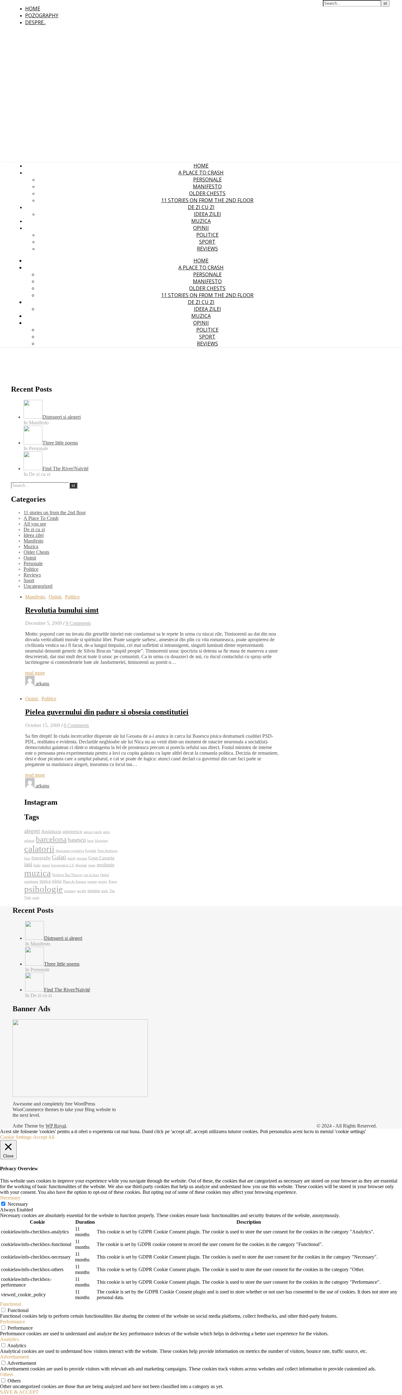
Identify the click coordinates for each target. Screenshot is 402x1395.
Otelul (104, 875)
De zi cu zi (201, 207)
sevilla (81, 891)
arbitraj (29, 840)
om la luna (91, 875)
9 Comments (78, 623)
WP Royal (56, 1125)
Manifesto (207, 186)
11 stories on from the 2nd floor (207, 200)
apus (106, 832)
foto (27, 858)
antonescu (72, 831)
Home (32, 8)
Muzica (201, 221)
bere (90, 840)
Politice (207, 234)
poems (92, 881)
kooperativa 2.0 (62, 865)
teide (104, 891)
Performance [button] (12, 1321)
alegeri (32, 831)
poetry (102, 881)
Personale (207, 179)
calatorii (39, 849)
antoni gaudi (93, 832)
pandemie (31, 881)
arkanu (42, 683)
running (70, 891)
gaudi (71, 858)
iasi (28, 864)
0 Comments (76, 725)
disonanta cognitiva (70, 850)
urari (35, 897)
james (46, 865)
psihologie (43, 889)
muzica (37, 873)
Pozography (41, 15)
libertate (81, 865)
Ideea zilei (207, 214)
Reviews (207, 248)
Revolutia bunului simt (62, 610)
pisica (45, 881)
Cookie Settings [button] (15, 1137)
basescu (77, 839)
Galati (59, 857)
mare (91, 865)
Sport (207, 241)
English (90, 850)
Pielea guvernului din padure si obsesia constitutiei (106, 712)
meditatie (106, 864)
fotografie (41, 857)
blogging (101, 840)
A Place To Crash (201, 172)
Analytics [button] (9, 1339)
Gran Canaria (101, 857)
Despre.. (35, 22)
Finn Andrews (107, 850)
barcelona (51, 839)
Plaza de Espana (74, 881)
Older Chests (207, 193)
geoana (82, 858)
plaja (57, 881)
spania (93, 890)
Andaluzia (51, 831)
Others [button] (6, 1374)
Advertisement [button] (14, 1356)
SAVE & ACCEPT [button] (19, 1392)
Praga (113, 881)
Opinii (201, 227)
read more (35, 672)
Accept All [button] (43, 1137)
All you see (35, 524)
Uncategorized (38, 586)
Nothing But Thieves (67, 875)
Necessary (18, 1204)
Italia (37, 865)
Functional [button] (10, 1304)
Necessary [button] (10, 1197)
